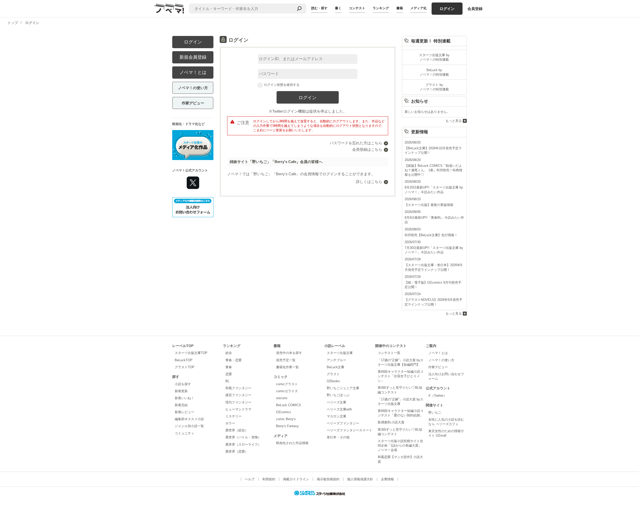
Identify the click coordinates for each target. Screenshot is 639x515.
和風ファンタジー (238, 388)
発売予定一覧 (286, 360)
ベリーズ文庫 (336, 402)
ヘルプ (250, 479)
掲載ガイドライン (296, 479)
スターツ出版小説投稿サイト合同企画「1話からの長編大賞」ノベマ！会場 (400, 445)
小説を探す (183, 384)
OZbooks (333, 381)
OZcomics (283, 412)
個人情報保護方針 (360, 479)
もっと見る (454, 121)
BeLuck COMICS (288, 405)
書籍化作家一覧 (287, 367)
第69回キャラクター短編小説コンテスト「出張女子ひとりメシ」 (400, 376)
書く (338, 8)
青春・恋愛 (233, 360)
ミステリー (233, 416)
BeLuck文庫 (335, 367)
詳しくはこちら (369, 181)
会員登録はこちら (367, 149)
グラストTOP (184, 367)
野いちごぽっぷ (338, 395)
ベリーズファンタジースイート (349, 430)
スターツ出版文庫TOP (191, 353)
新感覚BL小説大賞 (391, 422)
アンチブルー (336, 360)
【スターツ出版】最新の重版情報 (429, 205)
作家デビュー (193, 103)
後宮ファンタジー (238, 395)
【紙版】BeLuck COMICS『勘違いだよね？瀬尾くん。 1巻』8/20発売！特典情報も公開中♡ (433, 170)
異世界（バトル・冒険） (243, 437)
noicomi (281, 398)
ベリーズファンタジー (343, 423)
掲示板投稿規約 (328, 479)
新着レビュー (184, 412)
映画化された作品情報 (292, 443)
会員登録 (475, 8)
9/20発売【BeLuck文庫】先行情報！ (431, 235)
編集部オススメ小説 (189, 419)
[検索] (299, 8)
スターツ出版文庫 (340, 353)
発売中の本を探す (289, 353)
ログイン (447, 8)
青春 (228, 367)
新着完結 (181, 405)
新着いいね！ (184, 398)
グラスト (333, 374)
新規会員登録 (192, 57)
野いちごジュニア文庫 (343, 388)
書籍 (399, 8)
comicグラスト (287, 384)
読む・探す (319, 8)
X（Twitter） (437, 395)
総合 (228, 353)
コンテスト (357, 8)
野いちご (434, 412)
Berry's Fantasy (287, 426)
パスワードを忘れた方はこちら (356, 143)
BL (227, 381)
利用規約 (268, 479)
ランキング (381, 8)
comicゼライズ (287, 391)
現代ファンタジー (238, 402)
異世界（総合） (236, 430)
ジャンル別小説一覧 (189, 426)
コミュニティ (184, 433)
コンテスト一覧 (389, 353)
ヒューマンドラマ (238, 409)
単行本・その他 (338, 437)
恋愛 (228, 374)
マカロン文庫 (336, 416)
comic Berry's (286, 419)
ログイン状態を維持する (282, 85)
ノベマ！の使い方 (193, 88)
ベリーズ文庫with (339, 409)
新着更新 (181, 391)
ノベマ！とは (192, 72)
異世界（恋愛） (236, 451)
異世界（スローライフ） (243, 444)
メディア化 (418, 8)
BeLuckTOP (183, 360)
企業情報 (387, 479)
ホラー (230, 423)
